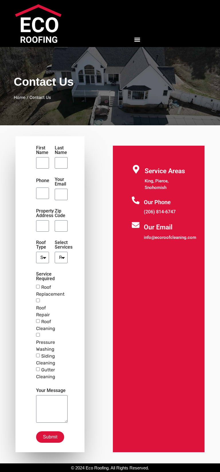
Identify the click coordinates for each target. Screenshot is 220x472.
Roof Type (41, 245)
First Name (42, 150)
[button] (137, 39)
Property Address (45, 213)
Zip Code (60, 213)
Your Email (60, 182)
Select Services (63, 245)
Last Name (61, 150)
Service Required (45, 276)
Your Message (51, 390)
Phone (42, 180)
